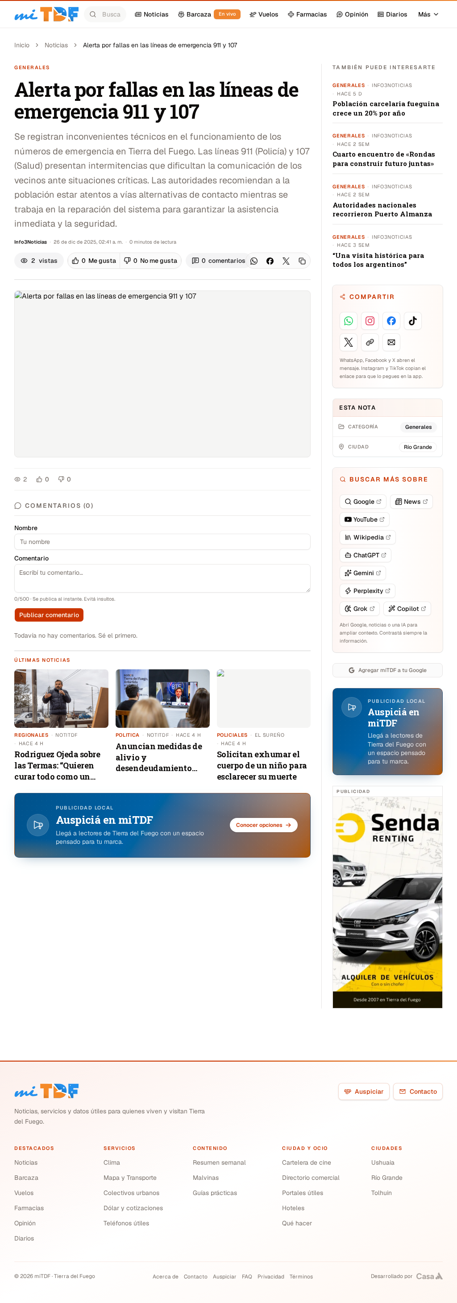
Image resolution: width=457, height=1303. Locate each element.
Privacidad (271, 1276)
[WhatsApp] (254, 261)
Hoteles (293, 1208)
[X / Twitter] (286, 261)
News (412, 502)
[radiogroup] (124, 261)
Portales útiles (302, 1193)
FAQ (247, 1276)
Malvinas (206, 1178)
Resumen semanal (219, 1162)
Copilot (408, 609)
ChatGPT (366, 555)
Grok (360, 609)
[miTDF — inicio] (46, 1091)
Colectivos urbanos (131, 1193)
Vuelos (23, 1193)
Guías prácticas (215, 1193)
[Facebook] (270, 261)
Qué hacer (297, 1223)
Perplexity (368, 591)
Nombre (25, 528)
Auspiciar (369, 1091)
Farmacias (29, 1208)
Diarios (24, 1238)
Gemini (363, 573)
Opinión (25, 1223)
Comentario (31, 558)
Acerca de (166, 1276)
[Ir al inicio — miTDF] (46, 14)
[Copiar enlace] (302, 261)
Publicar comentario (49, 615)
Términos (301, 1276)
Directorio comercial (311, 1178)
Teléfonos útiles (126, 1223)
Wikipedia (368, 537)
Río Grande (387, 1178)
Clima (112, 1162)
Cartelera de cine (306, 1162)
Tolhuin (381, 1193)
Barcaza (26, 1178)
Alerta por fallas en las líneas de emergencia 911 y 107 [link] (160, 45)
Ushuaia (383, 1162)
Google (363, 502)
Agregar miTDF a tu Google (392, 670)
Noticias (56, 45)
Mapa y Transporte (130, 1178)
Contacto (423, 1091)
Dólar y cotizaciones (133, 1208)
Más (424, 14)
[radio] (94, 261)
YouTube (365, 519)
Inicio (21, 45)
